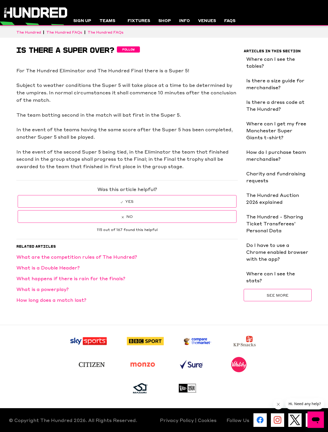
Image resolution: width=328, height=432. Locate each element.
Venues (207, 20)
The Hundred (28, 32)
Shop (164, 20)
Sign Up (82, 20)
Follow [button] (128, 49)
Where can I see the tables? (270, 62)
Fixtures (139, 20)
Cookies (207, 420)
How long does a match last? (51, 299)
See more (278, 295)
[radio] (127, 201)
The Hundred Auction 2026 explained (272, 198)
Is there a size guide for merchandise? (275, 84)
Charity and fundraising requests (275, 177)
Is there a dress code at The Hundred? (275, 105)
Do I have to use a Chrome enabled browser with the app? (277, 251)
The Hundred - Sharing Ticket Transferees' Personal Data (274, 223)
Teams (107, 20)
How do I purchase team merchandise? (276, 155)
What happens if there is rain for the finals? (70, 278)
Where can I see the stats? (270, 277)
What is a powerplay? (42, 289)
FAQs (229, 20)
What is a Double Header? (48, 267)
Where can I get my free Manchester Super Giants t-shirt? (276, 130)
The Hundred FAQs (64, 32)
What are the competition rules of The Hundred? (76, 256)
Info (184, 20)
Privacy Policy (177, 420)
